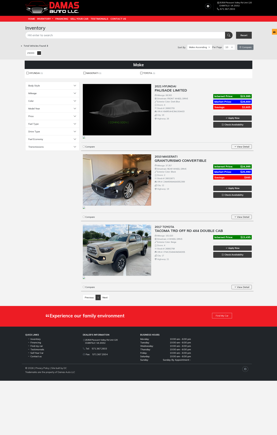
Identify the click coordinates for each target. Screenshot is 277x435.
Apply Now (233, 118)
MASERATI (93, 73)
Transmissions (36, 146)
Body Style (34, 85)
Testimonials (37, 349)
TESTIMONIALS (99, 18)
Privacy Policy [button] (42, 368)
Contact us (118, 18)
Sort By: (182, 47)
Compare (247, 47)
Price (31, 116)
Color (31, 100)
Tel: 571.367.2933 (96, 348)
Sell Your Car (79, 18)
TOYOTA (149, 73)
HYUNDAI (36, 73)
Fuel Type (33, 123)
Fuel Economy (35, 139)
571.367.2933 (227, 9)
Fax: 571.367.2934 (97, 354)
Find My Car (222, 315)
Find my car (36, 346)
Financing (61, 18)
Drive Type (34, 131)
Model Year (34, 108)
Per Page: (217, 47)
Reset (243, 35)
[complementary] (268, 426)
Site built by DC (59, 368)
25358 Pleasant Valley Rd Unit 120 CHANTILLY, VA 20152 (235, 4)
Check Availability (233, 124)
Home (31, 18)
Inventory (44, 18)
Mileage (32, 93)
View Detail (242, 146)
